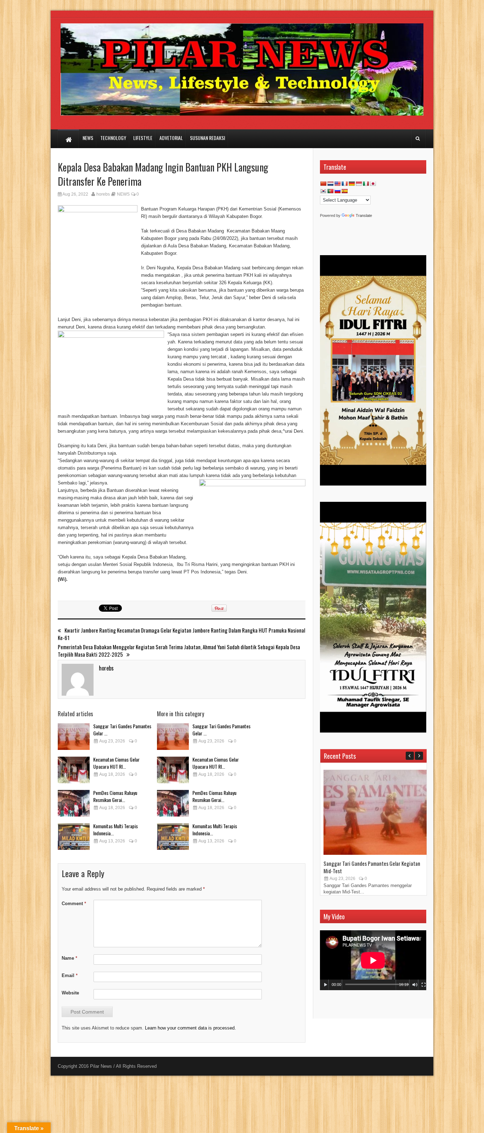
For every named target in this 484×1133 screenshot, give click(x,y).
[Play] (325, 985)
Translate (364, 215)
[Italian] (365, 183)
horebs (103, 194)
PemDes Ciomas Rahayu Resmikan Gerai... (115, 796)
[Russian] (337, 191)
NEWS (123, 194)
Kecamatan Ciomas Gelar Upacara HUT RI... (116, 763)
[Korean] (323, 191)
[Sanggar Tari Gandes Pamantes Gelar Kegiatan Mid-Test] (74, 736)
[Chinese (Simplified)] (323, 183)
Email (70, 975)
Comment (74, 903)
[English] (337, 183)
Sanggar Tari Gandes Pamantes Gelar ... (122, 729)
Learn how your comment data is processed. (190, 1028)
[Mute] (415, 985)
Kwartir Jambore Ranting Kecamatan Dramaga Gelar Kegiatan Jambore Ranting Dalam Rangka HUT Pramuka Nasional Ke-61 (181, 634)
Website (70, 992)
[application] (373, 960)
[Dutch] (330, 183)
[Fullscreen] (424, 985)
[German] (351, 183)
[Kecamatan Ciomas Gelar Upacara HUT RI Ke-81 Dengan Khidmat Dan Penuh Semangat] (74, 770)
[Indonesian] (358, 183)
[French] (344, 183)
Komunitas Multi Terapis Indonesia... (115, 829)
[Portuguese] (330, 191)
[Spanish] (344, 191)
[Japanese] (373, 183)
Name (69, 958)
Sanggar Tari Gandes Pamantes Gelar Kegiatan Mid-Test (371, 867)
